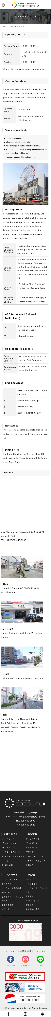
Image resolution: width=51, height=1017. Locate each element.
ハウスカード (10, 874)
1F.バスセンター (9, 839)
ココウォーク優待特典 (11, 888)
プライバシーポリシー (36, 861)
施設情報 (32, 834)
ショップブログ (33, 879)
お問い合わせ (32, 865)
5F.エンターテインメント (13, 856)
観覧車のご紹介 (33, 847)
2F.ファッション (9, 843)
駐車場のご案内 (33, 909)
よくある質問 (7, 905)
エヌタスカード (8, 884)
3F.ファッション (9, 847)
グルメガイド (32, 843)
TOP (4, 27)
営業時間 (30, 852)
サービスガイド (33, 839)
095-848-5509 (28, 821)
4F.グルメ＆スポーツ (11, 852)
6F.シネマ (6, 861)
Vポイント (6, 893)
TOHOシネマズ (33, 901)
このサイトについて (35, 856)
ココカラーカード (9, 879)
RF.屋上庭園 (7, 865)
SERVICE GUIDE (17, 27)
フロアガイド (10, 834)
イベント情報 (32, 884)
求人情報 (30, 896)
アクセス (30, 905)
